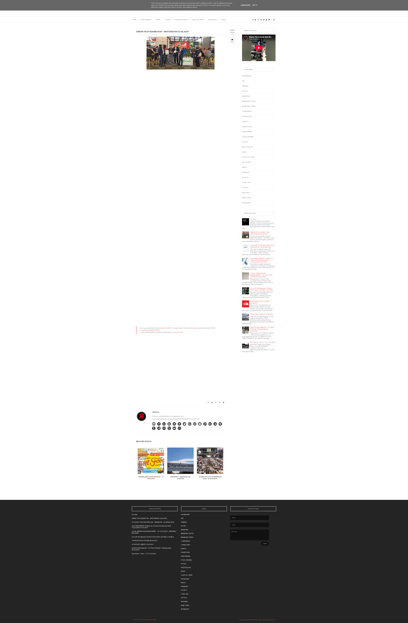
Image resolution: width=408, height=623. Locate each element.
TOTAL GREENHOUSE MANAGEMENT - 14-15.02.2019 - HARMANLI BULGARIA (261, 275)
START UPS (246, 182)
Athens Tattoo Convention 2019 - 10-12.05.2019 (210, 477)
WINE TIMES (246, 198)
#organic (195, 328)
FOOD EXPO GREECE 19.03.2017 (262, 314)
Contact (223, 19)
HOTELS (245, 142)
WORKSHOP (246, 203)
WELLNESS (246, 192)
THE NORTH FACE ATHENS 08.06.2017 (260, 302)
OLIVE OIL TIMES (248, 157)
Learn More (245, 5)
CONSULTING (247, 116)
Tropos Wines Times (181, 19)
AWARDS (245, 86)
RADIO (244, 167)
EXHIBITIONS (247, 127)
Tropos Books (212, 19)
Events (158, 19)
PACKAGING (246, 162)
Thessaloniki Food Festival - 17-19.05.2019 (151, 477)
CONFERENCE (247, 111)
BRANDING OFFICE (249, 101)
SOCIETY (245, 177)
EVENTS (245, 121)
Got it (254, 5)
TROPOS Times (151, 619)
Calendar (168, 19)
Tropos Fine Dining (198, 19)
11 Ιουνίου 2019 (177, 332)
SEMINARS (246, 172)
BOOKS (245, 91)
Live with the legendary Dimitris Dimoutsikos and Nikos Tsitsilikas (261, 289)
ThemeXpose (252, 620)
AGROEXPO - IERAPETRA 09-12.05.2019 (180, 477)
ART (243, 81)
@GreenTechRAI (165, 328)
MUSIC (244, 152)
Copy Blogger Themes (266, 620)
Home (134, 19)
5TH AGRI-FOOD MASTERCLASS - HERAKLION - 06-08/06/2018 (262, 246)
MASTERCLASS (247, 147)
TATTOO (245, 187)
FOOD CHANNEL (248, 137)
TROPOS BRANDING (146, 19)
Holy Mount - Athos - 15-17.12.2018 (262, 342)
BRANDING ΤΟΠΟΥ (249, 106)
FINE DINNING (247, 132)
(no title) (253, 219)
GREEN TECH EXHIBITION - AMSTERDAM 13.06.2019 (260, 233)
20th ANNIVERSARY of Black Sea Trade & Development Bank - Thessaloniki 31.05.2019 (261, 260)
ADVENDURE (246, 76)
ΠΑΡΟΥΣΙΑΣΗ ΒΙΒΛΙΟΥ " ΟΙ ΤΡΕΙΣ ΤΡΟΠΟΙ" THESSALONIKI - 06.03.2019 (262, 329)
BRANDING (246, 96)
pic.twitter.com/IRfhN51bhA (149, 330)
